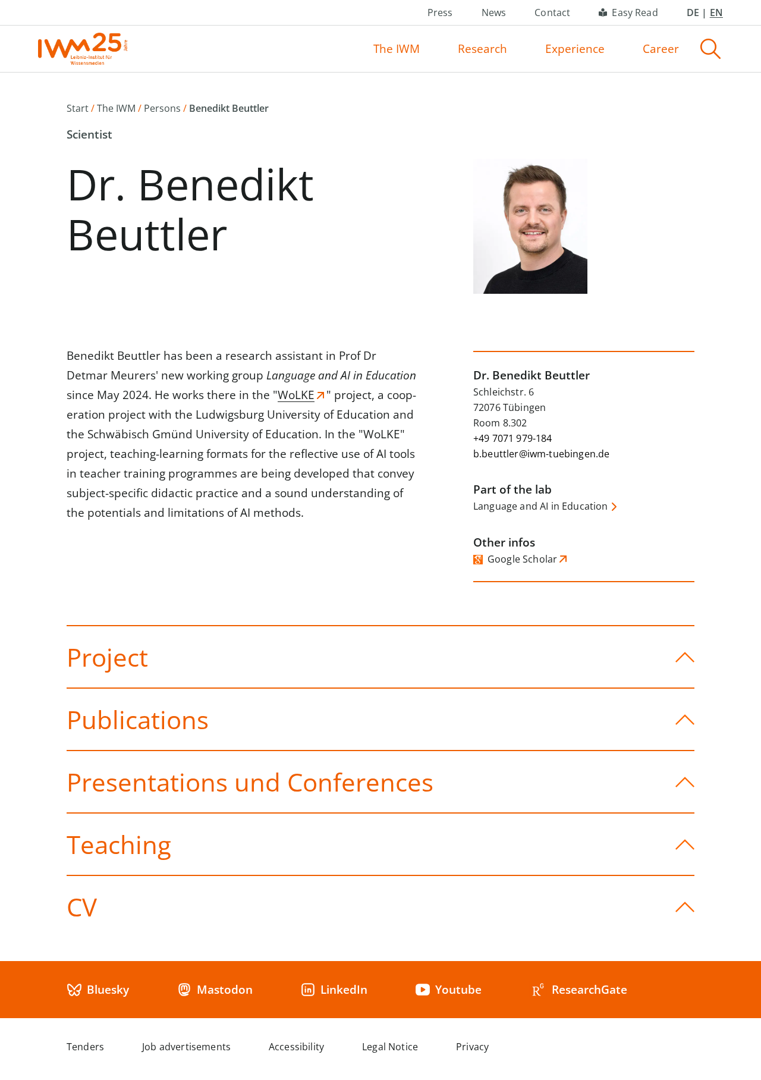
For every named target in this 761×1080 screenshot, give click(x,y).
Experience (575, 48)
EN (716, 12)
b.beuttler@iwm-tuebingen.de (541, 453)
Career (661, 48)
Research (482, 48)
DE (693, 12)
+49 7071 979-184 (512, 438)
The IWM (396, 48)
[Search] (710, 48)
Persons (162, 108)
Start (78, 108)
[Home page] (82, 49)
